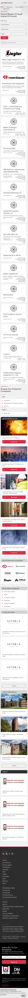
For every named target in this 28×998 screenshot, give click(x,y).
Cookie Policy (3, 994)
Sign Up (14, 962)
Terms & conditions (7, 913)
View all (14, 686)
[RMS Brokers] (13, 288)
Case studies (5, 876)
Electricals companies (13, 938)
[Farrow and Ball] (13, 142)
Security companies (6, 936)
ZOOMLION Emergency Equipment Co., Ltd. (12, 374)
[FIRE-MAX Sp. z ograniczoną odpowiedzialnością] (13, 163)
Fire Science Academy (9, 597)
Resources (5, 881)
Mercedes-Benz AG (10, 234)
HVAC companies (16, 936)
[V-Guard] (13, 348)
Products (4, 860)
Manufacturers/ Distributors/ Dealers (13, 403)
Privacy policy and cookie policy (10, 916)
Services (6, 406)
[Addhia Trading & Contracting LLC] (13, 121)
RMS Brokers (8, 295)
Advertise (4, 902)
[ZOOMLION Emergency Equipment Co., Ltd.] (13, 367)
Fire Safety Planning (7, 895)
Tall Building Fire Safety (8, 888)
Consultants (7, 400)
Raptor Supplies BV (10, 274)
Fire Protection (6, 867)
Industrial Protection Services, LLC (11, 212)
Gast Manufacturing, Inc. (12, 193)
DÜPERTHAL (7, 600)
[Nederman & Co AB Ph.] (13, 249)
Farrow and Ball (9, 148)
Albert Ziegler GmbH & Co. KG (13, 60)
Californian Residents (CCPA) (9, 918)
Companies (5, 869)
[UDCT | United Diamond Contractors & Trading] (13, 100)
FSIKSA (5, 594)
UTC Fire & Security (10, 335)
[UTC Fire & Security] (13, 328)
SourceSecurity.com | (17, 986)
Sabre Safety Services (9, 591)
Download (14, 442)
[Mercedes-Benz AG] (13, 228)
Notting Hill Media (11, 980)
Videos (4, 883)
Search (4, 37)
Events (4, 878)
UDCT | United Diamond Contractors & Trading (12, 107)
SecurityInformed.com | (7, 986)
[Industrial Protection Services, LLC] (13, 205)
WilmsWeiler (7, 606)
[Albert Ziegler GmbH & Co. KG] (14, 53)
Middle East (7, 413)
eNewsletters (5, 909)
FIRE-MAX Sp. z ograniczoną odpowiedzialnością (13, 170)
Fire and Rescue (6, 862)
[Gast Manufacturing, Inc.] (13, 186)
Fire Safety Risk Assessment (9, 897)
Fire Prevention (6, 892)
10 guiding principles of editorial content (13, 906)
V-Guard (6, 354)
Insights (4, 874)
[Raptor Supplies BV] (13, 267)
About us (4, 904)
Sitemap (4, 911)
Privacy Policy (13, 991)
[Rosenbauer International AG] (14, 77)
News (3, 872)
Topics (4, 885)
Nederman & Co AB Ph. (12, 255)
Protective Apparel (7, 865)
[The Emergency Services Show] (13, 308)
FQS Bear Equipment (9, 603)
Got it (23, 995)
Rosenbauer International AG (13, 83)
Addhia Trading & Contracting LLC (9, 128)
